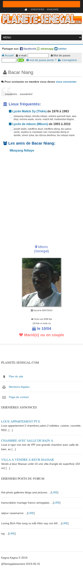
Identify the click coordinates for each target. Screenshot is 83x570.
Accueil (9, 55)
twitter (62, 48)
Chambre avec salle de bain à (27, 440)
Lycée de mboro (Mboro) (30, 124)
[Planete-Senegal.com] (41, 18)
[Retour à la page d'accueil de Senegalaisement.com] (26, 9)
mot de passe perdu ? (42, 60)
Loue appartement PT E (20, 421)
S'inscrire (52, 9)
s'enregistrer (69, 60)
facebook (29, 48)
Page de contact (19, 397)
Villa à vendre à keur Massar (27, 459)
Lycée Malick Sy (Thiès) (29, 111)
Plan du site (16, 376)
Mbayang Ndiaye (21, 150)
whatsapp (47, 48)
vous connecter (66, 81)
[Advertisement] (41, 197)
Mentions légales (19, 386)
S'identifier (37, 9)
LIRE (55, 492)
